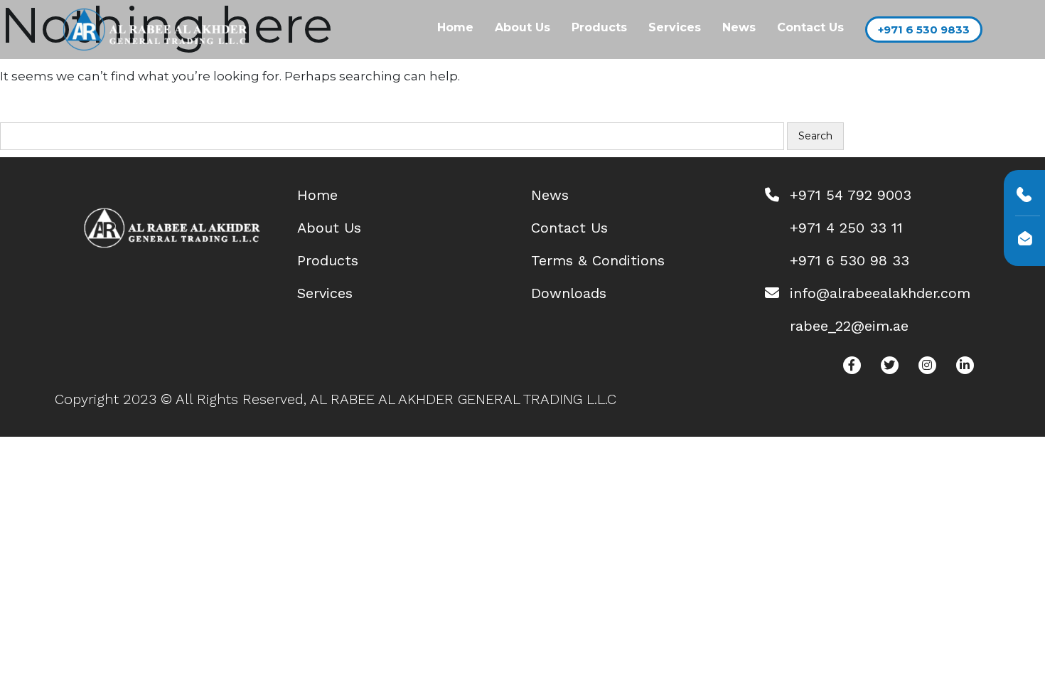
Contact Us (810, 27)
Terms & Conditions (598, 260)
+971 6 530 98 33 (849, 260)
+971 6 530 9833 (924, 29)
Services (674, 27)
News (739, 27)
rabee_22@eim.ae (849, 325)
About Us (522, 27)
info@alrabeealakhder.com (880, 293)
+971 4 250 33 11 (846, 227)
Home (455, 27)
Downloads (568, 293)
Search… (35, 112)
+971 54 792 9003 (850, 194)
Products (599, 27)
